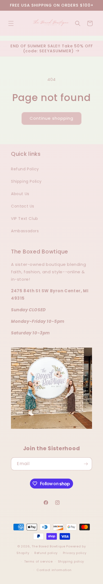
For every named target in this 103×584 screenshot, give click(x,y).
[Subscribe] (86, 463)
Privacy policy (75, 553)
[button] (11, 23)
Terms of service (38, 561)
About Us (20, 194)
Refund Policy (25, 169)
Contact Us (22, 206)
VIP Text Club (24, 218)
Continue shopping (51, 118)
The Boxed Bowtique (48, 546)
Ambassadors (25, 231)
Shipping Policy (26, 181)
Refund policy (46, 553)
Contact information (54, 570)
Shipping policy (71, 561)
